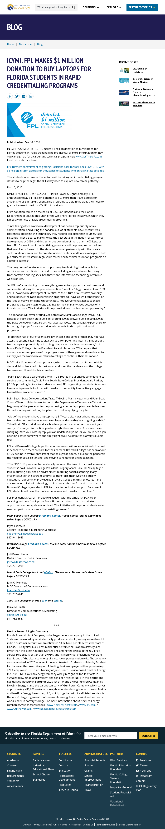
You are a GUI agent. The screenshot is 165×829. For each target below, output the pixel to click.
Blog (40, 44)
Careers (141, 781)
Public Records (60, 824)
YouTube (145, 770)
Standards (13, 781)
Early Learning (41, 760)
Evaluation (65, 770)
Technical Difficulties (105, 824)
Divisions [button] (89, 7)
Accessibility (75, 824)
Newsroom (25, 44)
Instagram (146, 776)
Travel (88, 790)
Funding (89, 765)
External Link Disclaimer (129, 824)
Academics (13, 760)
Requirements (15, 776)
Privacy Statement (42, 824)
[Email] (31, 96)
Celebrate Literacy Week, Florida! (143, 80)
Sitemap (27, 824)
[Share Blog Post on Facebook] (10, 96)
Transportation (93, 785)
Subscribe (148, 736)
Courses (12, 765)
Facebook (145, 760)
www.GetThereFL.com (89, 156)
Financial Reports (94, 760)
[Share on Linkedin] (24, 96)
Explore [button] (112, 7)
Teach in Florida (68, 790)
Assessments (15, 786)
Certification (66, 760)
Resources (65, 785)
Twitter (144, 765)
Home (10, 44)
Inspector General (121, 787)
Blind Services (118, 760)
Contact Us (88, 824)
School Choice (41, 774)
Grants (88, 770)
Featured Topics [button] (140, 7)
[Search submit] (73, 7)
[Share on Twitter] (17, 96)
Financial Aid (14, 770)
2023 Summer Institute (140, 70)
